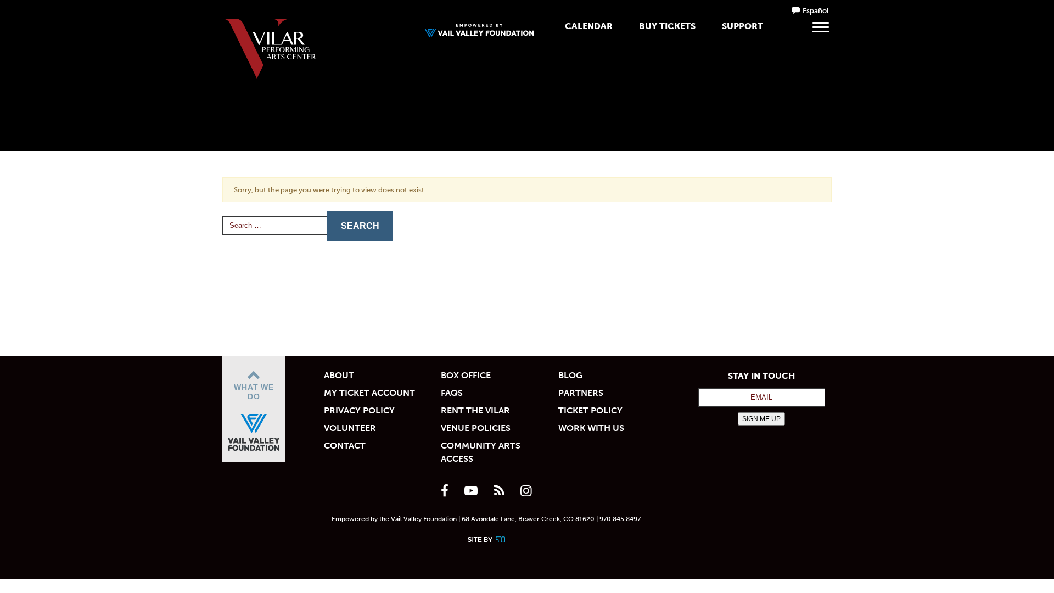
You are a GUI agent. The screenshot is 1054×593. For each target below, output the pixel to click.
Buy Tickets (667, 26)
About (339, 375)
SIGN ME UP (761, 419)
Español (816, 11)
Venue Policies (476, 428)
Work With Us (591, 428)
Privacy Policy (359, 410)
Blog (570, 375)
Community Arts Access (480, 452)
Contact (345, 445)
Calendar (589, 26)
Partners (580, 393)
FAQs (452, 393)
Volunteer (350, 428)
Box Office (466, 375)
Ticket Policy (590, 410)
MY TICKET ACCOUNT (369, 393)
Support (742, 26)
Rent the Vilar (475, 410)
